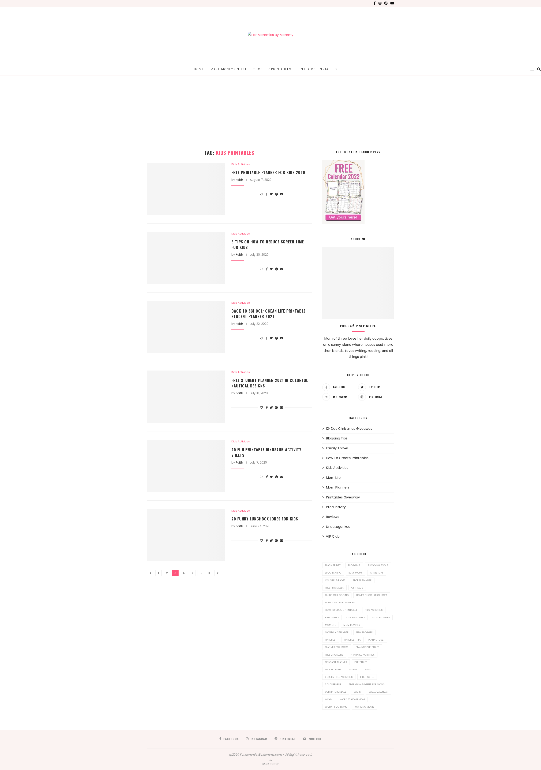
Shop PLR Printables (272, 69)
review (353, 669)
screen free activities (339, 677)
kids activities (374, 610)
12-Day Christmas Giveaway (349, 428)
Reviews (332, 517)
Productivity (336, 507)
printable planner (336, 662)
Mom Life (333, 477)
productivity (333, 669)
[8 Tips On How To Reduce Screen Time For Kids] (186, 258)
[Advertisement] (270, 107)
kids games (332, 617)
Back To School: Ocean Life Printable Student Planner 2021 (268, 313)
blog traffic (333, 572)
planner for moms (336, 647)
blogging (354, 565)
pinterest (331, 639)
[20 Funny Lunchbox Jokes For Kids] (186, 535)
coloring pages (335, 580)
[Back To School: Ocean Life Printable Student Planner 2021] (186, 327)
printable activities (363, 654)
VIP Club (333, 536)
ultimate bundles (335, 691)
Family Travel (337, 448)
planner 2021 (376, 639)
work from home (336, 706)
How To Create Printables (347, 458)
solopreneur (333, 684)
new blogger (364, 632)
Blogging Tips (337, 438)
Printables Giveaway (343, 497)
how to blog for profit (340, 602)
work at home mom (352, 699)
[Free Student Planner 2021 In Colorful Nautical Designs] (186, 397)
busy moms (355, 572)
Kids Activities (240, 164)
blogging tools (378, 565)
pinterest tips (352, 639)
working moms (364, 706)
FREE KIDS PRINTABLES (317, 69)
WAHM (357, 691)
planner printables (367, 647)
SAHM (368, 669)
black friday (333, 565)
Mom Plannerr (338, 487)
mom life (330, 625)
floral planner (362, 580)
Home (199, 69)
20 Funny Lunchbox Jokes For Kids (264, 519)
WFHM (328, 699)
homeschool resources (372, 595)
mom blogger (381, 617)
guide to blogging (337, 595)
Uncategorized (338, 526)
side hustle (367, 677)
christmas (377, 572)
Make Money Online (228, 69)
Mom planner (351, 625)
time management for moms (367, 684)
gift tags (357, 587)
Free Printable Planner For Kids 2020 (268, 172)
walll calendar (378, 691)
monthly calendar (337, 632)
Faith (239, 180)
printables (360, 662)
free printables (334, 587)
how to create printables (341, 610)
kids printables (355, 617)
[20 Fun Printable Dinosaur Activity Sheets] (186, 466)
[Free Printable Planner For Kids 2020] (186, 189)
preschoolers (334, 654)
